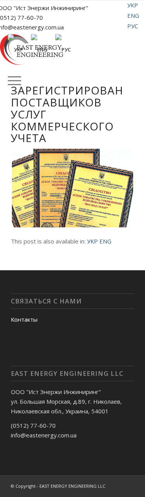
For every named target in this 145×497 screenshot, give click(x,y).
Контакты (24, 319)
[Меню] (10, 80)
